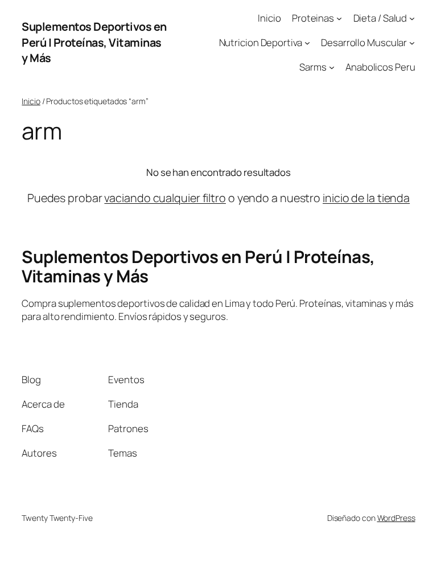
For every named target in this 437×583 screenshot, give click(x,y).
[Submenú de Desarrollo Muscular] (412, 43)
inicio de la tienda (366, 198)
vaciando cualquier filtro (165, 198)
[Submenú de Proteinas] (339, 18)
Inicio (31, 101)
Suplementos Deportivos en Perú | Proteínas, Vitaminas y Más (94, 42)
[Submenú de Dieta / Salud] (412, 18)
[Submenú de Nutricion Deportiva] (307, 43)
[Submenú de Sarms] (332, 66)
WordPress (396, 517)
